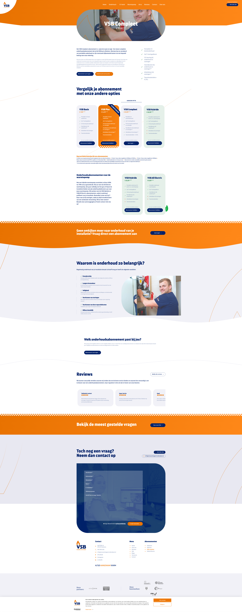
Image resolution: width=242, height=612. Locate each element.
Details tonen (88, 609)
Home (104, 4)
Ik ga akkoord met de (115, 523)
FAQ (133, 551)
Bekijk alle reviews (157, 374)
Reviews (147, 4)
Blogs (133, 553)
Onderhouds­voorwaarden (103, 74)
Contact (154, 4)
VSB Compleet (150, 549)
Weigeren (162, 604)
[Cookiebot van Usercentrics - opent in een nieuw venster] (77, 609)
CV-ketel (122, 4)
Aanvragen (157, 233)
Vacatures (134, 555)
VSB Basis (149, 545)
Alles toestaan (162, 600)
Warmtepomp (131, 4)
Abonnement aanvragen (84, 74)
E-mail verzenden (134, 523)
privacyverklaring (120, 523)
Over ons (162, 4)
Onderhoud (112, 4)
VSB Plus (149, 547)
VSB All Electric (151, 551)
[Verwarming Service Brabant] (6, 5)
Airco (140, 4)
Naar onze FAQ (157, 425)
